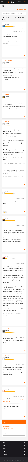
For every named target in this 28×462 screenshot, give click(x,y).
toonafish (7, 355)
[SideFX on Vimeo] (17, 460)
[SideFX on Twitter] (7, 460)
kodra (6, 190)
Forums (7, 13)
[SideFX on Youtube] (20, 460)
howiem (7, 121)
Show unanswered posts (8, 428)
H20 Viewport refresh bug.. (20, 13)
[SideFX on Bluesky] (12, 460)
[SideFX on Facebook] (4, 460)
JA (20, 1)
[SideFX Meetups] (15, 460)
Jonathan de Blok (9, 23)
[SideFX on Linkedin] (23, 460)
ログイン (25, 1)
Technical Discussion (13, 13)
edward (7, 94)
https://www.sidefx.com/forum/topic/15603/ (13, 399)
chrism (6, 388)
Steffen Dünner (9, 255)
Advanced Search (22, 9)
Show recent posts (7, 426)
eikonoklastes (8, 60)
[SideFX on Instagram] (10, 460)
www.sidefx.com (6, 401)
